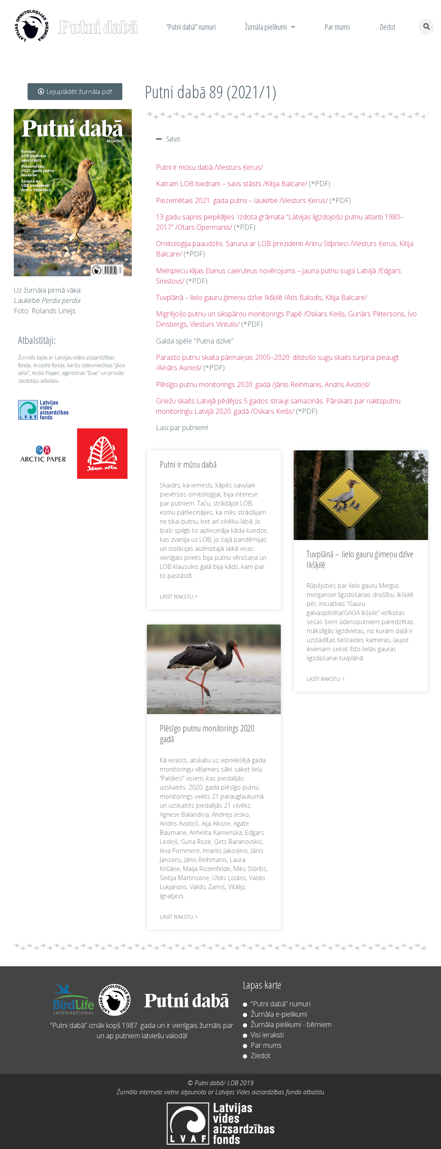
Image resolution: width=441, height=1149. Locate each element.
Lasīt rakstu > (179, 596)
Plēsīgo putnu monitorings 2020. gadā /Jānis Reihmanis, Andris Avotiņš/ (263, 384)
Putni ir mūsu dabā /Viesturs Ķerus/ (209, 167)
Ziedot (387, 27)
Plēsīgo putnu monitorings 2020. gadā (207, 733)
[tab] (287, 139)
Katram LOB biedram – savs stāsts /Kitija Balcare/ (231, 183)
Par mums (337, 27)
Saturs (173, 139)
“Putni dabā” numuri (191, 27)
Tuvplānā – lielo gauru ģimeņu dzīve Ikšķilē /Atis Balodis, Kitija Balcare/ (261, 297)
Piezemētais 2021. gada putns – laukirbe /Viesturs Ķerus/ (242, 200)
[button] (75, 91)
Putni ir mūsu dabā (188, 464)
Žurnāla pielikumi (266, 27)
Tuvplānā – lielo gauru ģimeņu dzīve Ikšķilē (360, 559)
